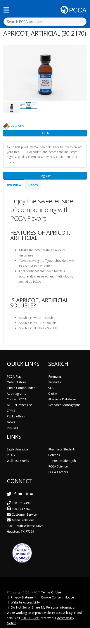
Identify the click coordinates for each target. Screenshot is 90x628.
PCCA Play (14, 376)
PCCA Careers (58, 472)
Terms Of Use (51, 592)
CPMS (11, 410)
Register (45, 176)
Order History (16, 382)
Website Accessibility (25, 602)
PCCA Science (58, 466)
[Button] (6, 10)
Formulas (55, 376)
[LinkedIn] (31, 494)
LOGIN (45, 133)
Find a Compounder (21, 388)
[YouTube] (20, 494)
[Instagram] (26, 494)
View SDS (17, 126)
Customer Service (24, 514)
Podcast (12, 428)
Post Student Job (64, 461)
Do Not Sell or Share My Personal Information (43, 607)
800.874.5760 (21, 509)
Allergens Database (62, 399)
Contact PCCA (17, 399)
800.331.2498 (21, 503)
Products (54, 382)
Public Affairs (16, 416)
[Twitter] (9, 494)
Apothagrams (16, 393)
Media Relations (23, 520)
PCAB (11, 455)
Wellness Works (18, 461)
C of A (52, 393)
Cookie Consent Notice (57, 597)
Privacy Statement (23, 597)
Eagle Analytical (18, 449)
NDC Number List (19, 405)
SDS (51, 388)
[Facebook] (15, 494)
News (11, 422)
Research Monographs (64, 405)
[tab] (14, 185)
